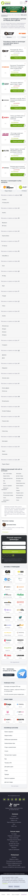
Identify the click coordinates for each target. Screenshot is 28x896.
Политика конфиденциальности (14, 863)
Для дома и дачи (19, 478)
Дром (3, 358)
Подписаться (15, 551)
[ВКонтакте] (7, 555)
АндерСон (7, 650)
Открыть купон (18, 57)
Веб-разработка (19, 495)
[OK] (10, 555)
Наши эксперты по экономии (14, 822)
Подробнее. (5, 883)
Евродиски (4, 368)
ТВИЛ (7, 658)
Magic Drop (20, 574)
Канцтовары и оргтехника (5, 501)
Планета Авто (5, 421)
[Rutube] (23, 799)
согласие (5, 560)
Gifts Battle (7, 574)
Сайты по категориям (14, 849)
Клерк (7, 706)
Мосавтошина (5, 401)
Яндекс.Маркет (5, 464)
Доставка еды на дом (14, 843)
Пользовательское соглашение (14, 861)
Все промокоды (14, 54)
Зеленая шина (5, 378)
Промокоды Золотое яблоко (14, 839)
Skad (3, 285)
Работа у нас (14, 820)
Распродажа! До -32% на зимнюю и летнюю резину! (16, 50)
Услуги (17, 500)
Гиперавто (4, 345)
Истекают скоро (14, 841)
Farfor (20, 604)
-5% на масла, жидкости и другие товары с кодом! (16, 83)
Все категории (14, 786)
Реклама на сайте (14, 818)
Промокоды (3, 14)
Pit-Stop (4, 275)
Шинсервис (5, 441)
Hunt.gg (7, 722)
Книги (4, 483)
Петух (20, 580)
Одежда (18, 490)
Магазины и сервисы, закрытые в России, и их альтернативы (14, 690)
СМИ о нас (14, 826)
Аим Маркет (7, 627)
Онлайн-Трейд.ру (6, 411)
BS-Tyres (4, 225)
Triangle (4, 295)
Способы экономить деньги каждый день (14, 694)
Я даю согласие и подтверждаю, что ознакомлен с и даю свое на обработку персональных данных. (14, 559)
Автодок (4, 328)
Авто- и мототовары (16, 14)
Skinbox (20, 612)
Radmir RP (7, 589)
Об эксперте (5, 532)
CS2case (7, 612)
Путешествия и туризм (8, 495)
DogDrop (20, 627)
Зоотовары (18, 480)
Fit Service (4, 245)
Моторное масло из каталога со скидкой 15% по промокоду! (17, 167)
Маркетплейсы (6, 476)
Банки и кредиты (19, 485)
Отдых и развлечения (8, 492)
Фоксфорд (7, 604)
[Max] (13, 555)
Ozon (3, 265)
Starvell (20, 706)
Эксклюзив (4, 454)
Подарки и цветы (19, 492)
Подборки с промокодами (14, 835)
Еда (4, 480)
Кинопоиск (7, 620)
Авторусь (4, 335)
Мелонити (7, 714)
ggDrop (20, 589)
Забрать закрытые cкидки (14, 865)
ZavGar (4, 315)
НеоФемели (20, 635)
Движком (4, 354)
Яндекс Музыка (7, 635)
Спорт (4, 497)
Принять (11, 886)
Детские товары (19, 476)
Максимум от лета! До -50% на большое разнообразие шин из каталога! (18, 100)
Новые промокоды (14, 837)
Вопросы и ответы (14, 859)
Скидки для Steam (14, 845)
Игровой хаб (24, 894)
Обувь (17, 488)
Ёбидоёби (8, 642)
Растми (20, 722)
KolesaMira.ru (5, 255)
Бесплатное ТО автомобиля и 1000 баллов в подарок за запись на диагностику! (17, 67)
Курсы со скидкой (15, 894)
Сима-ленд (5, 431)
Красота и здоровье (7, 485)
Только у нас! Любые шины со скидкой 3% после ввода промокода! (17, 117)
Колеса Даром (5, 388)
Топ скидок (14, 833)
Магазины (9, 14)
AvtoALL (4, 212)
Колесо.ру (4, 391)
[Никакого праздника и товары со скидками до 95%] (14, 9)
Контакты (14, 857)
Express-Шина (5, 235)
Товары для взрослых (7, 478)
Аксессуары (18, 473)
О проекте (14, 816)
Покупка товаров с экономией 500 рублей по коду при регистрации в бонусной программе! (17, 150)
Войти (8, 894)
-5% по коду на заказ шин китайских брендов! (16, 134)
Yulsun (3, 305)
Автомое (4, 331)
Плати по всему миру (7, 581)
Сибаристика (20, 642)
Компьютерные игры (20, 483)
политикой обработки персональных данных (12, 559)
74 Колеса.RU (5, 202)
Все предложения (15, 662)
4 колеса (4, 199)
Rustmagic (20, 714)
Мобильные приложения (4, 489)
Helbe (20, 597)
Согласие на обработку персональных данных (14, 867)
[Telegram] (4, 555)
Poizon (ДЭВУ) (20, 620)
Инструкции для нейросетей (14, 889)
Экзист (3, 451)
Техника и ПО (19, 497)
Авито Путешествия (7, 597)
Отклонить (16, 886)
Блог (14, 824)
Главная (3, 894)
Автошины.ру (5, 325)
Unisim (20, 658)
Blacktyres (4, 222)
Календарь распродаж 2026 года (12, 686)
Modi (20, 650)
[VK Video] (19, 799)
